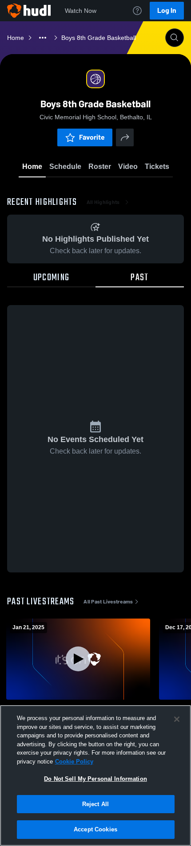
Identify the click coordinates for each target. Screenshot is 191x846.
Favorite (92, 137)
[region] (95, 775)
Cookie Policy (74, 761)
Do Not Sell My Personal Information (95, 779)
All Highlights (103, 202)
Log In (166, 10)
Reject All (95, 804)
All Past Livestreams (108, 601)
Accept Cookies (95, 829)
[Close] (177, 719)
